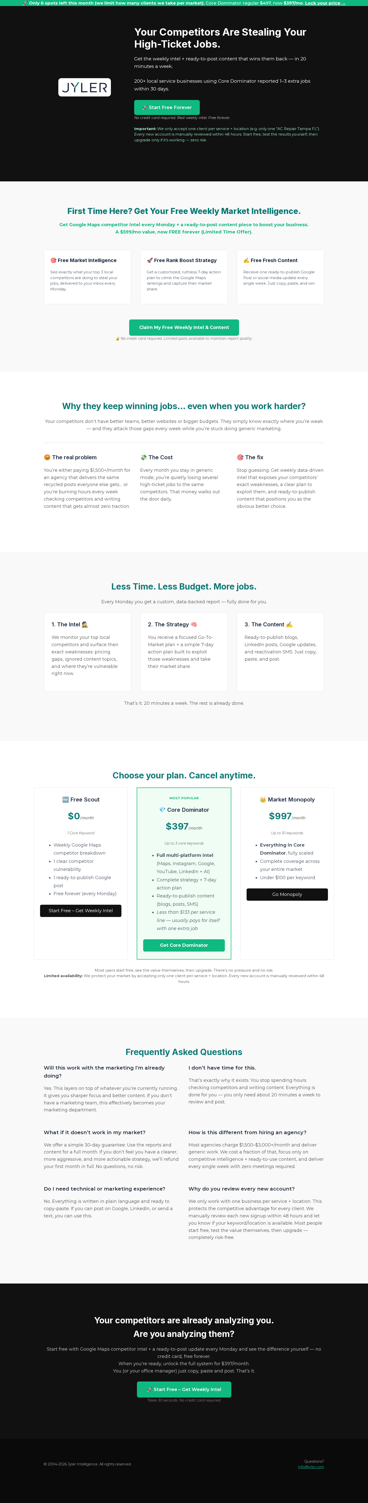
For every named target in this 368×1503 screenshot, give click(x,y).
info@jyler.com (311, 1467)
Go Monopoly (287, 894)
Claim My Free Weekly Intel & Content (184, 327)
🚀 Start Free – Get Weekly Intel (184, 1389)
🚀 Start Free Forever (167, 107)
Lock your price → (325, 3)
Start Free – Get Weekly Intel (81, 910)
